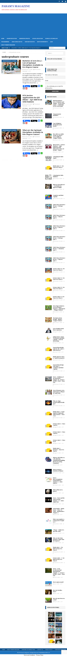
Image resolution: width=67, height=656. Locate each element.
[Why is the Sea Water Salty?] (58, 614)
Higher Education (12, 38)
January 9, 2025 (57, 140)
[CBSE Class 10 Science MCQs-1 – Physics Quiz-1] (48, 259)
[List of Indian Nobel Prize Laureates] (48, 330)
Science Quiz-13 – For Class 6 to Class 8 (59, 278)
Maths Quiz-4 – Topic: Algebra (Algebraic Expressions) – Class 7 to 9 (59, 414)
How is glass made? (58, 582)
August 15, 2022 (57, 453)
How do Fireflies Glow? (57, 591)
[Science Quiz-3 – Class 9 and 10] (48, 433)
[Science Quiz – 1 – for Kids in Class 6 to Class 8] (48, 559)
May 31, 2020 (57, 601)
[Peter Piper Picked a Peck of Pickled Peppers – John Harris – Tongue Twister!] (48, 307)
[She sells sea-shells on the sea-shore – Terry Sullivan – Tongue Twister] (48, 135)
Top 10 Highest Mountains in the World (57, 125)
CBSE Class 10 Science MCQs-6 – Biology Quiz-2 (59, 206)
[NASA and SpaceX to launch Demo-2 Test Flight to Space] (58, 625)
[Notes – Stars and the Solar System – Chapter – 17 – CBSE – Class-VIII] (48, 499)
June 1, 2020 (56, 583)
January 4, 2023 (57, 360)
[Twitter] (62, 1)
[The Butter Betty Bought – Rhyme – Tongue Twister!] (48, 319)
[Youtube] (65, 1)
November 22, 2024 (58, 198)
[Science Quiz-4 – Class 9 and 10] (48, 425)
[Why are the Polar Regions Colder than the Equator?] (48, 539)
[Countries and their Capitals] (48, 197)
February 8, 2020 (28, 104)
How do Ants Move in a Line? (59, 599)
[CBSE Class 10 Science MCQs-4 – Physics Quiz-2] (48, 227)
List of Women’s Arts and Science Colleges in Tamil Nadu (59, 392)
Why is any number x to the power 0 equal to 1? (58, 520)
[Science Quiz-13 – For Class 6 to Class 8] (48, 279)
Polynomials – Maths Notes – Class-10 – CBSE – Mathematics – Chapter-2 (59, 510)
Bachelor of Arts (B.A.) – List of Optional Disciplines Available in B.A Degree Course (32, 64)
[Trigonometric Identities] (48, 115)
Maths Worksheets (42, 41)
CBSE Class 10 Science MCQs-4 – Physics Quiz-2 (59, 227)
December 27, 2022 (58, 417)
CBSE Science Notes (17, 41)
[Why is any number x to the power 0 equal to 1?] (48, 521)
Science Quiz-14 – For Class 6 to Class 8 (59, 269)
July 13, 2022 (56, 464)
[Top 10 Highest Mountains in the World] (48, 125)
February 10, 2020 (28, 69)
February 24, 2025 (58, 108)
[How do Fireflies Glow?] (48, 592)
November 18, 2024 (58, 241)
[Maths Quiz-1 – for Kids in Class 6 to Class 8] (48, 549)
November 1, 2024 (58, 322)
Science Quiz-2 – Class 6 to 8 (59, 440)
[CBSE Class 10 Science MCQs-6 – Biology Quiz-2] (48, 206)
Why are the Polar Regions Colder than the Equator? (58, 539)
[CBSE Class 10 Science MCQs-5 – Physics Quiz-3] (48, 217)
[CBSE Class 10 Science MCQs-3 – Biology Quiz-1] (48, 238)
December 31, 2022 (58, 370)
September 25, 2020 (58, 562)
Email (46, 80)
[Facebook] (59, 1)
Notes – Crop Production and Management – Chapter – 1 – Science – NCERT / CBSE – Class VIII (59, 572)
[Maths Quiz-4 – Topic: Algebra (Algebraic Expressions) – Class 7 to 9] (48, 413)
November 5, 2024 (58, 311)
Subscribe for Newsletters (28, 649)
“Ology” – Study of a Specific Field (58, 530)
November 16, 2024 (58, 271)
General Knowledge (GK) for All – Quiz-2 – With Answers (59, 349)
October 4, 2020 (57, 542)
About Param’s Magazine (8, 45)
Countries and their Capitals (58, 196)
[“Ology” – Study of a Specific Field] (48, 531)
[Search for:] (57, 48)
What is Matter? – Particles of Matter (58, 470)
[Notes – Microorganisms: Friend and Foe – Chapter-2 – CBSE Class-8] (48, 479)
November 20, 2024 (58, 219)
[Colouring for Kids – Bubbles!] (48, 177)
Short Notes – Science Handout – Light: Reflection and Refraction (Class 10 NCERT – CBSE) (59, 147)
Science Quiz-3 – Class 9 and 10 (59, 432)
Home (2, 38)
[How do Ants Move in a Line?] (48, 600)
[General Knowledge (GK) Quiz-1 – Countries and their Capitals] (48, 366)
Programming (5, 41)
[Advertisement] (33, 24)
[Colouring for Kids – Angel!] (48, 158)
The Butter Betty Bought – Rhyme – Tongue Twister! (58, 319)
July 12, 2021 (56, 514)
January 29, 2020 (28, 136)
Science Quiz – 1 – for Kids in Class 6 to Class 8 (58, 559)
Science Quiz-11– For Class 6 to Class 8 (58, 297)
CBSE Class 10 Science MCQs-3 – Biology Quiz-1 (59, 238)
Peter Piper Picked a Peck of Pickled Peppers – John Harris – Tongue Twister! (59, 308)
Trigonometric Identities (57, 114)
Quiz (51, 41)
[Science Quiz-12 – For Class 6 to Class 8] (48, 289)
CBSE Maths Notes (30, 41)
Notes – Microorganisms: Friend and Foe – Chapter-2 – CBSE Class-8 (58, 480)
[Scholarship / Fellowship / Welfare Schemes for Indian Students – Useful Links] (58, 635)
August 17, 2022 (57, 443)
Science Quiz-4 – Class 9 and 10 (59, 424)
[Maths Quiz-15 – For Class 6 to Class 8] (48, 167)
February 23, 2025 (58, 117)
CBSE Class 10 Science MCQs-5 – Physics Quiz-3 (59, 217)
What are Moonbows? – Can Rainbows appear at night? (59, 186)
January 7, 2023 (57, 352)
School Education (37, 38)
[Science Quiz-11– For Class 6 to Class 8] (48, 298)
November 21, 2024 (58, 209)
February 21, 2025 (58, 128)
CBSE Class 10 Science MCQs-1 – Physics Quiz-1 (59, 259)
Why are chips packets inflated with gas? (58, 402)
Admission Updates (24, 38)
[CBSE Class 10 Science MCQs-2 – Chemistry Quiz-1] (48, 249)
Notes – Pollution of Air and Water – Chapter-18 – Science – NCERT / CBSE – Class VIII (59, 379)
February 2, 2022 (57, 472)
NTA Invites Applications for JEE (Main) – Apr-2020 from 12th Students (32, 98)
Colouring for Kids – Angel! (58, 157)
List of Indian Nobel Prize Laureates (58, 329)
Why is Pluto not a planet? (58, 490)
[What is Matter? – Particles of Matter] (48, 471)
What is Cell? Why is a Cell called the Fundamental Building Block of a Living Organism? (59, 460)
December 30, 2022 (58, 405)
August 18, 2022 (57, 435)
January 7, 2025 (57, 152)
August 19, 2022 (57, 427)
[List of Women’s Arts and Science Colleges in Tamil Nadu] (48, 392)
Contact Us (40, 649)
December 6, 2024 (58, 178)
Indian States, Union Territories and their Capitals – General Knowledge (58, 339)
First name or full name (51, 75)
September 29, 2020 (58, 551)
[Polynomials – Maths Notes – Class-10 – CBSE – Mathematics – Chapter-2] (48, 510)
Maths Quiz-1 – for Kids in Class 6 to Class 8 (58, 549)
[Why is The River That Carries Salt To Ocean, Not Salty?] (58, 641)
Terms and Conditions (60, 649)
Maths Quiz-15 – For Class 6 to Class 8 (58, 166)
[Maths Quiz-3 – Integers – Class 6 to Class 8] (48, 450)
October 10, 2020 (57, 533)
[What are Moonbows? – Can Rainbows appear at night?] (48, 186)
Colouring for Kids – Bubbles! (58, 176)
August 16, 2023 (57, 342)
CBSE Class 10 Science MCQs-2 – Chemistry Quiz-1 (59, 249)
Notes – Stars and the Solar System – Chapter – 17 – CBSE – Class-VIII (59, 500)
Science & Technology (51, 38)
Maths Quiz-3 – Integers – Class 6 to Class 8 (58, 450)
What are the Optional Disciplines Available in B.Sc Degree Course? (32, 132)
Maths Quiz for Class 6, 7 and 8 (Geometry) (58, 357)
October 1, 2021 (57, 493)
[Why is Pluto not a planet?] (48, 491)
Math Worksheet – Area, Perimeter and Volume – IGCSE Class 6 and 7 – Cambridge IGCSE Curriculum (59, 103)
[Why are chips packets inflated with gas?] (48, 402)
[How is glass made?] (48, 583)
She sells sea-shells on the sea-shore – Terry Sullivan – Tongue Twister (58, 136)
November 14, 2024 (58, 281)
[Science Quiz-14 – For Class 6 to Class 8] (48, 270)
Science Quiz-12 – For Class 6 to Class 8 (59, 288)
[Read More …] (34, 83)
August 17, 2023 (57, 331)
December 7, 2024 (58, 169)
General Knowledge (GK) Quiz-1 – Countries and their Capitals (58, 367)
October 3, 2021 (57, 485)
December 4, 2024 (58, 189)
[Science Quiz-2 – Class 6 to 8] (48, 441)
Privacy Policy (48, 649)
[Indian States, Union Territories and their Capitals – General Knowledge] (48, 338)
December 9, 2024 (58, 159)
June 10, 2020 (57, 577)
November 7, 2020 (58, 523)
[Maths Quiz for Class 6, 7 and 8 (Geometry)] (48, 358)
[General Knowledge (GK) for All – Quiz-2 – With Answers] (48, 349)
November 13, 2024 (58, 290)
